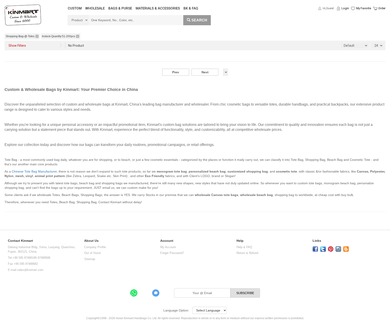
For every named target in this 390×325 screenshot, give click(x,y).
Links (317, 240)
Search (199, 20)
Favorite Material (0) (352, 23)
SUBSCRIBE (245, 293)
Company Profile (95, 247)
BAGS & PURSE (120, 8)
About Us (91, 240)
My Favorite (363, 8)
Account (166, 240)
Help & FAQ (244, 247)
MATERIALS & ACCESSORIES (158, 8)
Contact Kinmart (20, 240)
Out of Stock (92, 253)
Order (381, 8)
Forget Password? (172, 253)
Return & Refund (247, 253)
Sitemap (89, 259)
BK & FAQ (190, 8)
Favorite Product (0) (352, 16)
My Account (168, 247)
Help (240, 240)
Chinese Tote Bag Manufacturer (34, 171)
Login (345, 8)
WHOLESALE (95, 8)
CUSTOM (75, 8)
